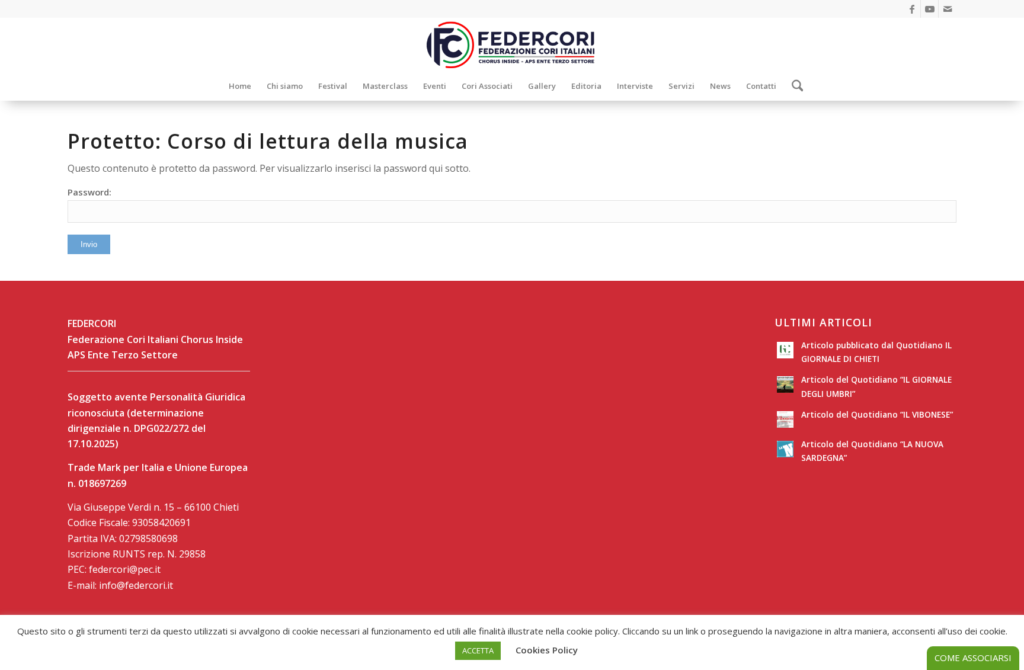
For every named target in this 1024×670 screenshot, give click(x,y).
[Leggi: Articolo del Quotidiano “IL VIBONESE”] (785, 419)
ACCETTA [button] (478, 650)
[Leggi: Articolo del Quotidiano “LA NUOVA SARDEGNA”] (785, 449)
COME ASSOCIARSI (973, 657)
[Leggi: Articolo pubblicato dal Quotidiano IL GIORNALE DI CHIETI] (785, 350)
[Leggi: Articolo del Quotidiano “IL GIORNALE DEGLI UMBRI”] (785, 384)
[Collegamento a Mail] (947, 9)
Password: (89, 192)
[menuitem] (240, 86)
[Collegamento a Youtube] (929, 9)
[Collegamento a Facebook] (911, 9)
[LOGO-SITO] (512, 44)
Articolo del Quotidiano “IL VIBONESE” (877, 414)
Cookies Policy (547, 650)
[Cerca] (794, 86)
